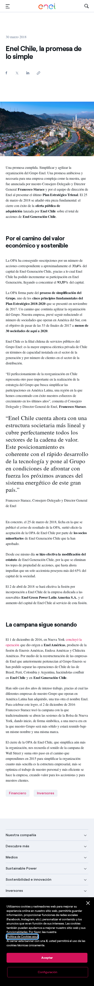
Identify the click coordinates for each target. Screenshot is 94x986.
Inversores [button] (14, 891)
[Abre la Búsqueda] (86, 6)
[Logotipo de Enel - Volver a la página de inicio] (47, 6)
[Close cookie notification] (88, 903)
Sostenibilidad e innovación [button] (28, 879)
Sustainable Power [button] (21, 868)
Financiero (17, 793)
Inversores (45, 793)
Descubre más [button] (17, 846)
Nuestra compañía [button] (21, 835)
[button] (7, 6)
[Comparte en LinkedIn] (28, 73)
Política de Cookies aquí (22, 936)
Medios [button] (12, 857)
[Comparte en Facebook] (6, 73)
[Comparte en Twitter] (17, 73)
